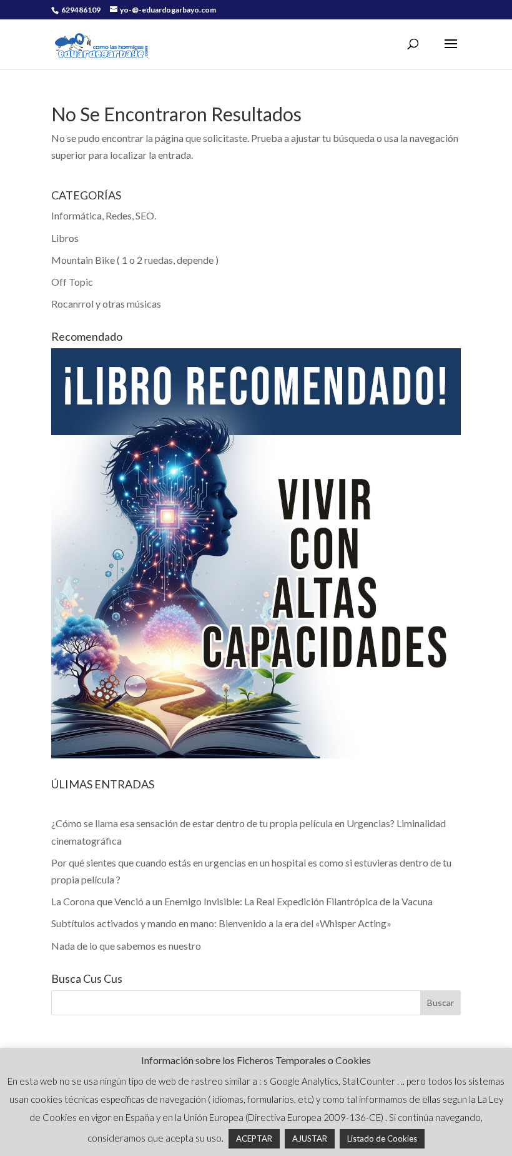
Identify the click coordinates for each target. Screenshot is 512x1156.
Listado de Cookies (382, 1138)
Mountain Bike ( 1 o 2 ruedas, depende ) (135, 260)
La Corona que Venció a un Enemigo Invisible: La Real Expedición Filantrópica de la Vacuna (242, 901)
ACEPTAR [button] (254, 1138)
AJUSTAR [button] (309, 1138)
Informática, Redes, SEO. (103, 215)
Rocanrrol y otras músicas (106, 303)
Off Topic (72, 282)
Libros (65, 238)
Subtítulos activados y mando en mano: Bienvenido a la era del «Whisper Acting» (221, 923)
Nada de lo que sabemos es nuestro (126, 946)
